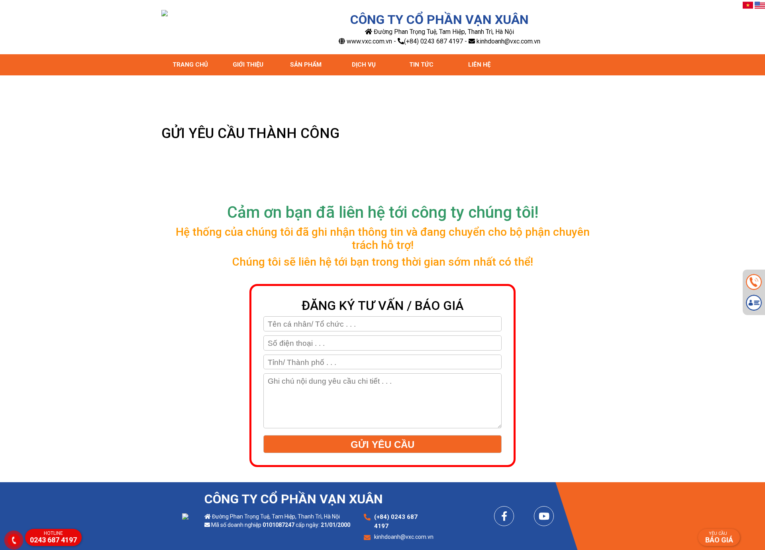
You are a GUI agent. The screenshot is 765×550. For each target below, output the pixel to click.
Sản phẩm (306, 64)
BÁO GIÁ (719, 537)
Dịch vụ (364, 64)
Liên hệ (479, 64)
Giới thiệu (248, 64)
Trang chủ (190, 64)
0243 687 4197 (53, 537)
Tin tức (421, 64)
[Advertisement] (382, 494)
